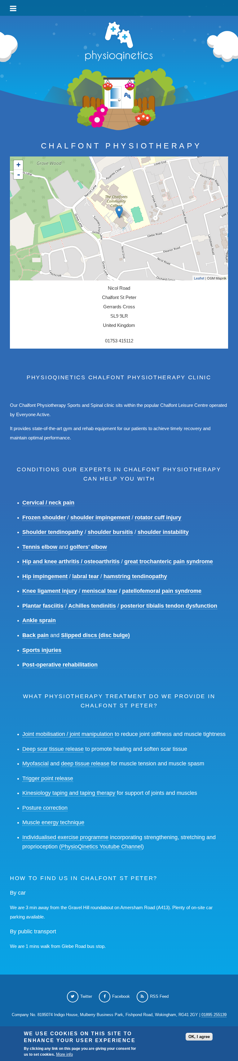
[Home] (119, 43)
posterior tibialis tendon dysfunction (169, 606)
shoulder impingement (100, 517)
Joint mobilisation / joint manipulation (67, 734)
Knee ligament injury (49, 591)
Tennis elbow (39, 547)
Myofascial (35, 763)
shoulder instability (163, 532)
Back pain (35, 635)
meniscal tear (99, 591)
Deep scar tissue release (53, 749)
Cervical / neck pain (48, 503)
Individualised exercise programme (65, 837)
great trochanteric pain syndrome (168, 561)
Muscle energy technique (53, 822)
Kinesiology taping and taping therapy (68, 793)
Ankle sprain (39, 620)
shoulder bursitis (110, 532)
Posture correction (45, 808)
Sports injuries (41, 650)
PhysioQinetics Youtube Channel (101, 846)
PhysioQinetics (119, 7)
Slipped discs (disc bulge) (95, 635)
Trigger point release (47, 778)
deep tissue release (85, 763)
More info (64, 1054)
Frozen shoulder (44, 517)
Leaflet (199, 277)
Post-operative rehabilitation (60, 665)
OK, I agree (199, 1036)
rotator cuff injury (158, 517)
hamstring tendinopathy (135, 576)
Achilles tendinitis (92, 606)
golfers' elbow (88, 547)
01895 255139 (214, 1014)
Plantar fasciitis (43, 606)
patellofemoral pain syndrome (161, 591)
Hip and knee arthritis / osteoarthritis (71, 561)
